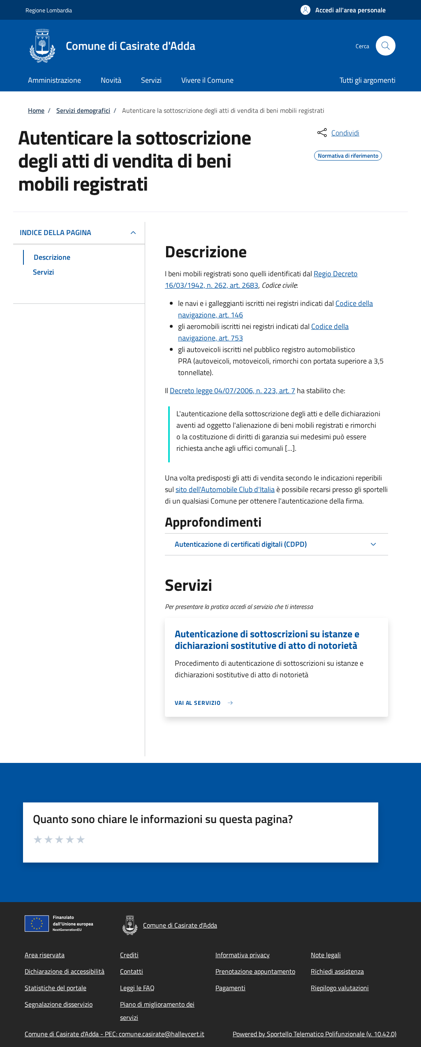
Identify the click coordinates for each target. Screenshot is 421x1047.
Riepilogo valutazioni (340, 988)
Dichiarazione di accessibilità (64, 971)
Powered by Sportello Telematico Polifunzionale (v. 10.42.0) (314, 1034)
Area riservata (45, 955)
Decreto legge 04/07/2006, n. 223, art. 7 (232, 390)
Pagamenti (230, 988)
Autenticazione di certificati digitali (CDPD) (241, 544)
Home (36, 110)
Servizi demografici (83, 110)
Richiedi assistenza (337, 971)
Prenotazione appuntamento (255, 971)
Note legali (326, 955)
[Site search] (386, 46)
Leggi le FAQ (137, 988)
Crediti (129, 955)
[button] (343, 10)
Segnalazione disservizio (59, 1004)
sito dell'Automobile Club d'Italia (225, 489)
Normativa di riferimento (348, 154)
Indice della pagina (55, 232)
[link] (206, 702)
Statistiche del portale (55, 988)
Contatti (131, 971)
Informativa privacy (242, 955)
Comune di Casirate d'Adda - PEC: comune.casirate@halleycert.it (114, 1034)
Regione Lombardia (48, 10)
